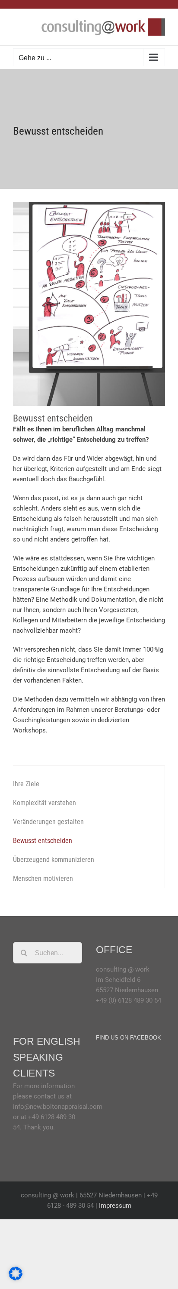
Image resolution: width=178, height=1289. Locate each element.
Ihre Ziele (26, 784)
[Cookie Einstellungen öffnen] (15, 1278)
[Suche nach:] (47, 952)
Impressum (115, 1205)
